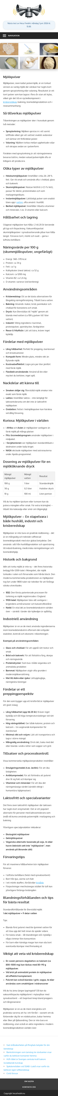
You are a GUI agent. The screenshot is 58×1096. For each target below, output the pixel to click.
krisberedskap (10, 102)
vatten (19, 202)
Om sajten (29, 1081)
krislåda (40, 882)
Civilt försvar (12, 1073)
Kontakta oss (29, 1087)
